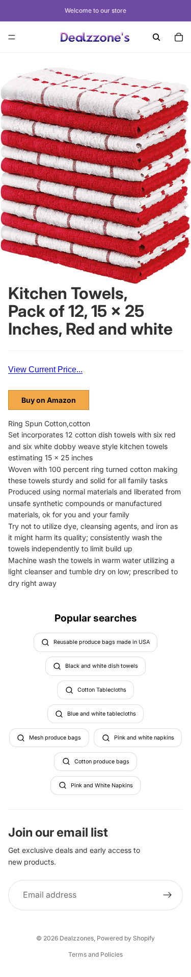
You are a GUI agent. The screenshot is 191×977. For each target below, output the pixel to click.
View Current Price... (45, 369)
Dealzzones (77, 938)
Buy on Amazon (48, 400)
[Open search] (156, 37)
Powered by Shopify (126, 938)
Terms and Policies (95, 954)
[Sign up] (167, 895)
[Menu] (11, 37)
